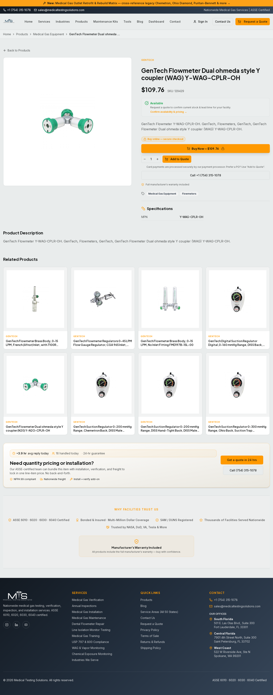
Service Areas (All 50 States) (159, 612)
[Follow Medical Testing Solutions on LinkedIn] (16, 624)
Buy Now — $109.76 (205, 148)
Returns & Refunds (152, 642)
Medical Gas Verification (88, 600)
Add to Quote (179, 159)
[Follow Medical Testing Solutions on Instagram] (6, 624)
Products (81, 21)
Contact (175, 21)
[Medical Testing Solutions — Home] (8, 21)
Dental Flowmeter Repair (88, 624)
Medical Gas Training (86, 636)
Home (29, 21)
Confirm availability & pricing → (168, 111)
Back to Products (19, 50)
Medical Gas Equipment (48, 34)
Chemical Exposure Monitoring (92, 654)
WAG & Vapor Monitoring (88, 648)
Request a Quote (255, 21)
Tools (127, 21)
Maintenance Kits (105, 21)
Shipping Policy (150, 648)
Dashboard (156, 21)
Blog (140, 21)
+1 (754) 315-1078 (226, 600)
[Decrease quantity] (144, 159)
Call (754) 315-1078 (243, 470)
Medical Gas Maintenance (89, 618)
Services (44, 21)
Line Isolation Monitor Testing (91, 630)
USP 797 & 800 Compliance (90, 642)
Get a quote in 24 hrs (242, 460)
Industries (63, 21)
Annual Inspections (84, 606)
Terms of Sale (149, 636)
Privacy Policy (149, 630)
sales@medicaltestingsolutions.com (237, 606)
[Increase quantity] (157, 159)
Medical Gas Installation (87, 612)
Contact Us (222, 21)
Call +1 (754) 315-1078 (205, 175)
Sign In (203, 21)
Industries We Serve (85, 660)
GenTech (147, 59)
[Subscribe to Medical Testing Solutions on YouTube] (26, 624)
